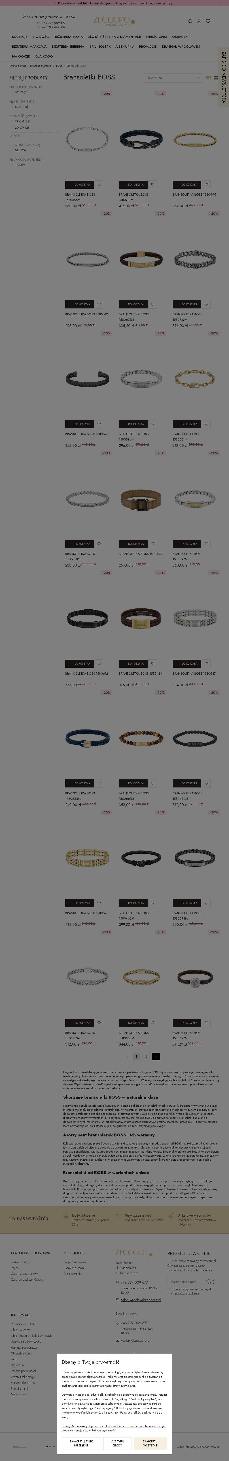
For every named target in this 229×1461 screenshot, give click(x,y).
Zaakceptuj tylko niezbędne (81, 1444)
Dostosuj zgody (117, 1444)
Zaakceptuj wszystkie (150, 1444)
